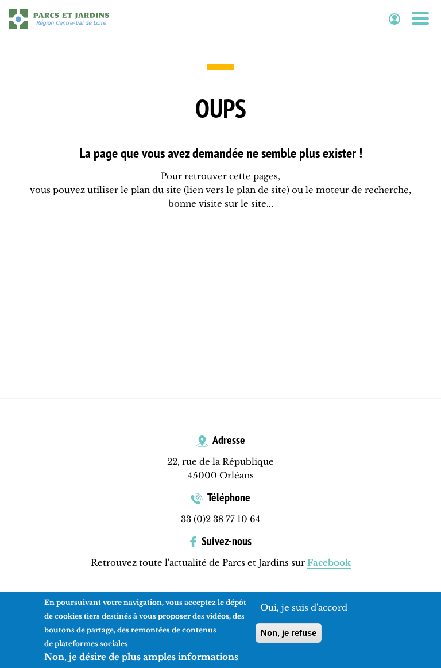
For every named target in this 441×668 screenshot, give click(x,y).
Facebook (329, 562)
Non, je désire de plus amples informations (141, 656)
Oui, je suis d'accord (303, 607)
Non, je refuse (288, 633)
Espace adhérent (394, 19)
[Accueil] (59, 19)
